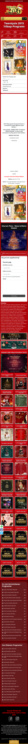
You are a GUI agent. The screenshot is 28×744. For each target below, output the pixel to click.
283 (25, 632)
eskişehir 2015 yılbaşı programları (9, 311)
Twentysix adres (10, 325)
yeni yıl (10, 329)
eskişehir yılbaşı (5, 317)
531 (25, 603)
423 (25, 616)
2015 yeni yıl (24, 304)
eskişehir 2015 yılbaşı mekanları (17, 309)
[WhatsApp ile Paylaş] (1, 526)
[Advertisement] (14, 109)
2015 (2, 304)
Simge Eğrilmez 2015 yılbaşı (10, 320)
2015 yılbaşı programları (7, 306)
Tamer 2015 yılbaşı (22, 320)
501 (25, 611)
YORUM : (4, 279)
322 (25, 624)
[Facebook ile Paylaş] (1, 529)
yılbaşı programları (14, 331)
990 (25, 592)
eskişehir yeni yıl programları (16, 315)
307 (25, 630)
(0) (8, 35)
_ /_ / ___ (21, 32)
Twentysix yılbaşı (10, 328)
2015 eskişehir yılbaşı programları (12, 304)
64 (25, 638)
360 (25, 622)
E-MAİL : (7, 271)
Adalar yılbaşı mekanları (19, 306)
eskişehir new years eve (15, 312)
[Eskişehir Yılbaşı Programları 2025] (14, 345)
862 (25, 595)
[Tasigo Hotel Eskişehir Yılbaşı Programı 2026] (14, 336)
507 (25, 608)
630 (25, 600)
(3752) (8, 32)
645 (25, 597)
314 (25, 627)
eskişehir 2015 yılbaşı (11, 308)
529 (25, 605)
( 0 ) (21, 35)
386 (25, 619)
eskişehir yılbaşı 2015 (14, 317)
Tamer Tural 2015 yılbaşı (7, 322)
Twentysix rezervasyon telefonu (8, 326)
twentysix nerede (18, 325)
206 (25, 635)
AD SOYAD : (8, 265)
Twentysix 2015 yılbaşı (18, 322)
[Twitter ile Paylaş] (1, 533)
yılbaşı (13, 329)
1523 (25, 589)
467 (25, 613)
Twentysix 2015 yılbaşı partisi (8, 323)
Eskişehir (3, 308)
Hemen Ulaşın (14, 742)
